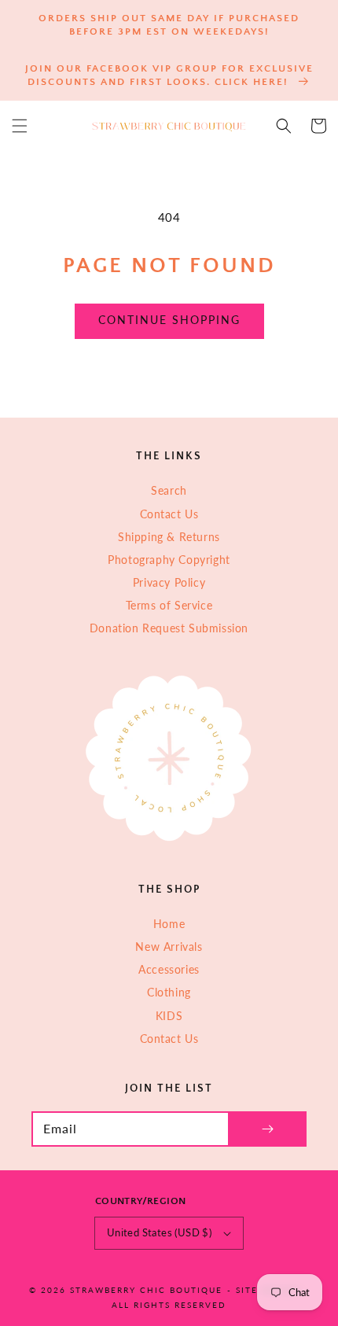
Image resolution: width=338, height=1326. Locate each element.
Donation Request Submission (169, 628)
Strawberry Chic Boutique (146, 1290)
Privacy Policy (169, 582)
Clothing (169, 992)
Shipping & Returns (169, 536)
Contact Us (169, 514)
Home (169, 923)
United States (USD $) (159, 1232)
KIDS (169, 1015)
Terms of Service (169, 605)
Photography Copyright (169, 559)
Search (169, 490)
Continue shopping (169, 319)
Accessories (169, 969)
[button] (19, 126)
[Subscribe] (267, 1129)
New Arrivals (168, 946)
